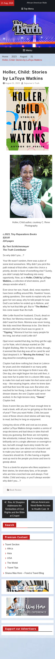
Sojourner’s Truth (31, 83)
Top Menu (29, 9)
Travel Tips (12, 567)
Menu (29, 50)
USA (9, 558)
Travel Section (12, 544)
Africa (10, 548)
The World (12, 563)
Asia (9, 553)
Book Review (15, 490)
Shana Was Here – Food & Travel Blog (24, 573)
